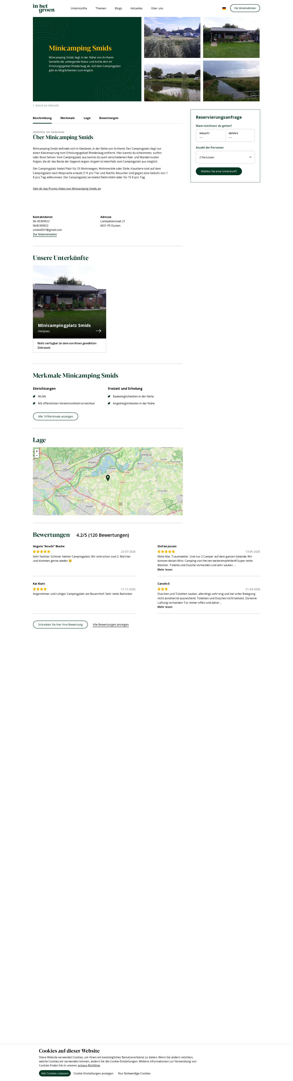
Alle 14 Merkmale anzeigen (55, 416)
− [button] (37, 455)
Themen (100, 8)
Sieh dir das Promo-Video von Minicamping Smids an (67, 188)
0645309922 (40, 225)
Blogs (118, 8)
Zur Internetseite (45, 234)
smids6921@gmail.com (47, 230)
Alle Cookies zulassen (55, 1073)
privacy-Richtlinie (89, 1065)
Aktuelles (136, 8)
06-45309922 (41, 221)
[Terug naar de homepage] (44, 8)
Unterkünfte (79, 8)
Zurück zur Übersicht (47, 105)
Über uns (157, 8)
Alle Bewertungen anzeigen (111, 624)
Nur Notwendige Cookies (134, 1073)
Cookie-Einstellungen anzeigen (93, 1073)
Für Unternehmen (245, 8)
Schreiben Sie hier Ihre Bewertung (60, 624)
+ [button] (37, 451)
